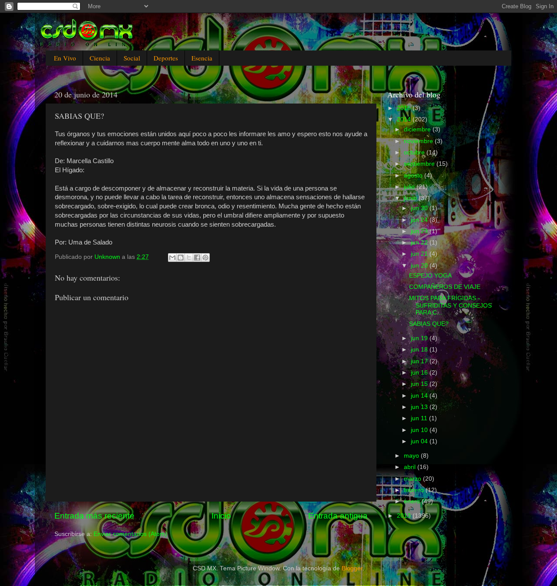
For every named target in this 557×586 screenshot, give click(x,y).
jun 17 (420, 361)
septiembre (420, 164)
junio (411, 198)
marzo (413, 478)
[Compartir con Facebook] (197, 257)
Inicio (221, 515)
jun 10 (420, 430)
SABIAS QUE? (429, 324)
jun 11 (420, 418)
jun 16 (420, 372)
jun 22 (420, 242)
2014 (405, 119)
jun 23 (420, 231)
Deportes (166, 58)
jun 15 (420, 384)
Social (132, 58)
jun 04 (420, 441)
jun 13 (420, 407)
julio (410, 187)
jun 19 (420, 338)
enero (413, 501)
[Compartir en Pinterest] (205, 257)
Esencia (201, 58)
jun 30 (420, 208)
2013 (405, 515)
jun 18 (420, 349)
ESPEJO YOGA (430, 275)
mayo (412, 455)
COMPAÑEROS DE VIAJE (444, 287)
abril (410, 467)
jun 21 (420, 254)
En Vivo (65, 58)
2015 (405, 108)
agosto (414, 175)
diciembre (418, 129)
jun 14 (420, 395)
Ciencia (100, 58)
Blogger (352, 568)
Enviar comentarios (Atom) (130, 534)
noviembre (419, 141)
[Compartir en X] (189, 257)
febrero (415, 490)
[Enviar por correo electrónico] (172, 257)
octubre (415, 152)
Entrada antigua (338, 515)
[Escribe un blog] (180, 257)
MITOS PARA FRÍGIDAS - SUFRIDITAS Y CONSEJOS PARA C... (450, 305)
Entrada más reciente (94, 515)
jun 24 (420, 220)
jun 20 (420, 265)
